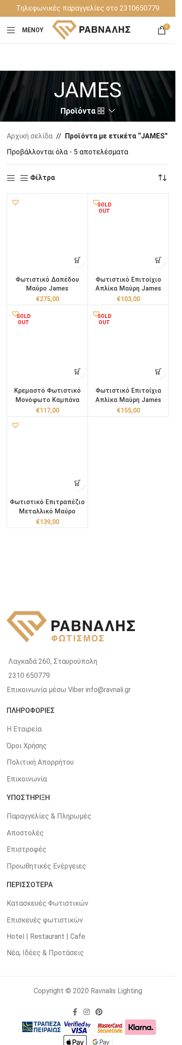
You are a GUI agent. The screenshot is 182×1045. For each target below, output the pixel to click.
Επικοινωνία (27, 779)
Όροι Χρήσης (27, 746)
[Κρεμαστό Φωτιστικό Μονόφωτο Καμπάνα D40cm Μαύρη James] (47, 345)
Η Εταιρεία (24, 729)
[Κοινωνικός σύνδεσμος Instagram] (86, 1012)
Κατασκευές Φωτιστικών (47, 903)
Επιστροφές (26, 849)
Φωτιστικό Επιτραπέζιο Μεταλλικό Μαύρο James (47, 511)
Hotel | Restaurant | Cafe (46, 936)
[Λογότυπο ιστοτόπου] (91, 29)
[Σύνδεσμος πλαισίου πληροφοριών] (87, 8)
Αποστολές (25, 833)
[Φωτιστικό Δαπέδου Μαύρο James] (47, 234)
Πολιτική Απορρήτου (40, 762)
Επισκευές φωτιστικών (45, 920)
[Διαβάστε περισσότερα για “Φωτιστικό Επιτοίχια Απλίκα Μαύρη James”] (158, 371)
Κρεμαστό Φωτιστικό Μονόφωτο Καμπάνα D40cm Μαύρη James (47, 399)
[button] (15, 202)
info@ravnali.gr (108, 689)
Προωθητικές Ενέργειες (46, 866)
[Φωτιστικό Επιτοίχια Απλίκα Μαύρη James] (128, 345)
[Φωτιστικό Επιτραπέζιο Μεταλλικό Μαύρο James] (47, 457)
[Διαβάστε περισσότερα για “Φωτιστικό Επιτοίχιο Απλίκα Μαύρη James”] (158, 260)
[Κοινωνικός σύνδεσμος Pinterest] (99, 1012)
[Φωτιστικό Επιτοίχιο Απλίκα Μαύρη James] (128, 234)
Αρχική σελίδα (30, 136)
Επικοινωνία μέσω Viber (45, 689)
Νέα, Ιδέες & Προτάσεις (45, 953)
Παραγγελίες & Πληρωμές (49, 816)
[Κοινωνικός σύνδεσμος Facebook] (75, 1012)
